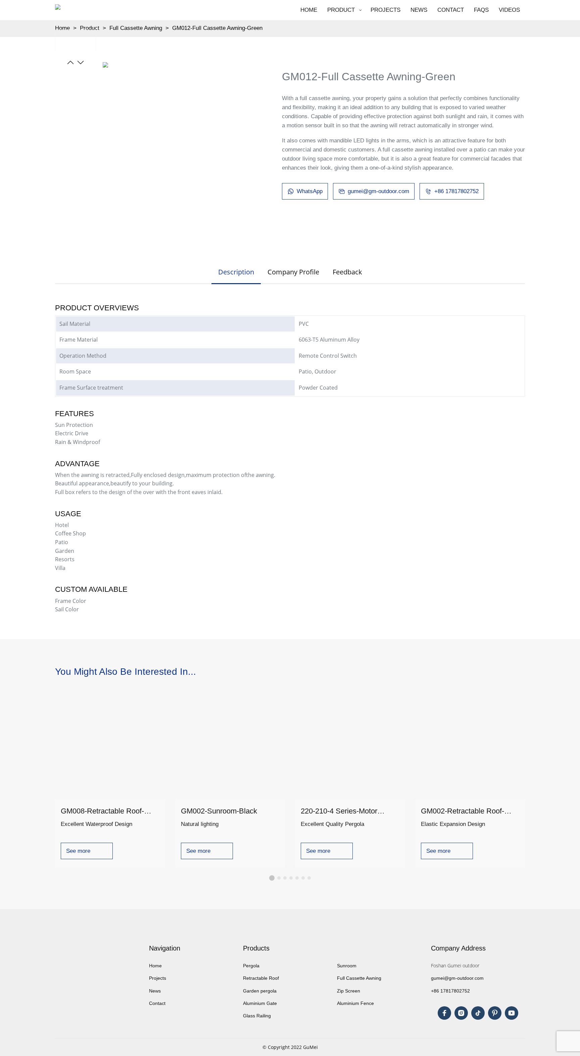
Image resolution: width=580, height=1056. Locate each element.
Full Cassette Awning (135, 28)
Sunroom (346, 965)
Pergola (251, 965)
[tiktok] (478, 1013)
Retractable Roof (261, 978)
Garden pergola (260, 991)
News (155, 991)
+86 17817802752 (450, 991)
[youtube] (511, 1013)
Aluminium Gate (260, 1003)
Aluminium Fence (355, 1003)
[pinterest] (494, 1013)
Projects (158, 978)
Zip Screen (348, 991)
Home (155, 965)
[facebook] (444, 1013)
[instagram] (461, 1013)
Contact (158, 1003)
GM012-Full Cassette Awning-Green (217, 28)
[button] (70, 62)
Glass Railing (257, 1015)
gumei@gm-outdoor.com (457, 978)
